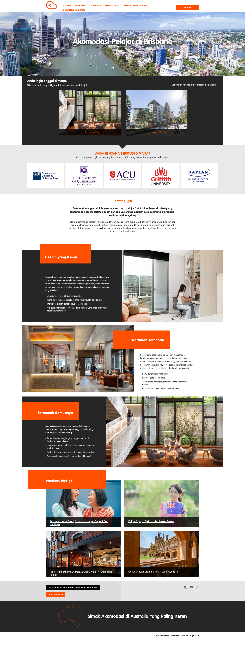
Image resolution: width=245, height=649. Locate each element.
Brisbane (80, 6)
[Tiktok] (197, 587)
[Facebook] (180, 587)
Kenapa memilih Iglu (135, 6)
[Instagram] (186, 587)
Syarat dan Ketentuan (179, 636)
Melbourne (95, 6)
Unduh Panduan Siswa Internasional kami (72, 587)
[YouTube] (191, 587)
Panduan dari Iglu (74, 10)
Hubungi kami (55, 595)
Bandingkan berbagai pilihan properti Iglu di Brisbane (195, 85)
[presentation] (23, 176)
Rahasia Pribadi (162, 636)
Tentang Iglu (112, 6)
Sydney (67, 6)
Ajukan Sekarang (187, 8)
